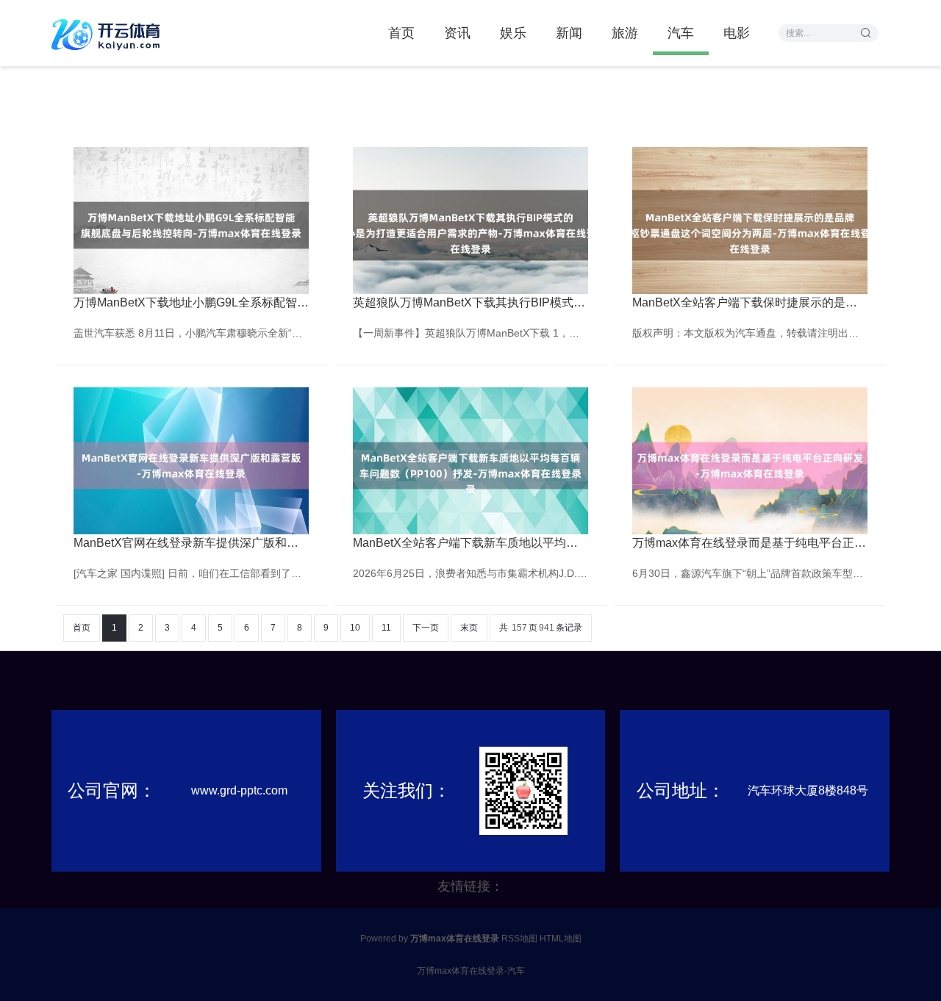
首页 (401, 33)
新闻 (569, 33)
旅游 (625, 33)
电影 (736, 33)
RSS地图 (519, 938)
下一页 (425, 628)
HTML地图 (561, 938)
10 (355, 628)
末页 (469, 628)
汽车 (681, 33)
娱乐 (513, 33)
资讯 (457, 33)
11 (386, 628)
